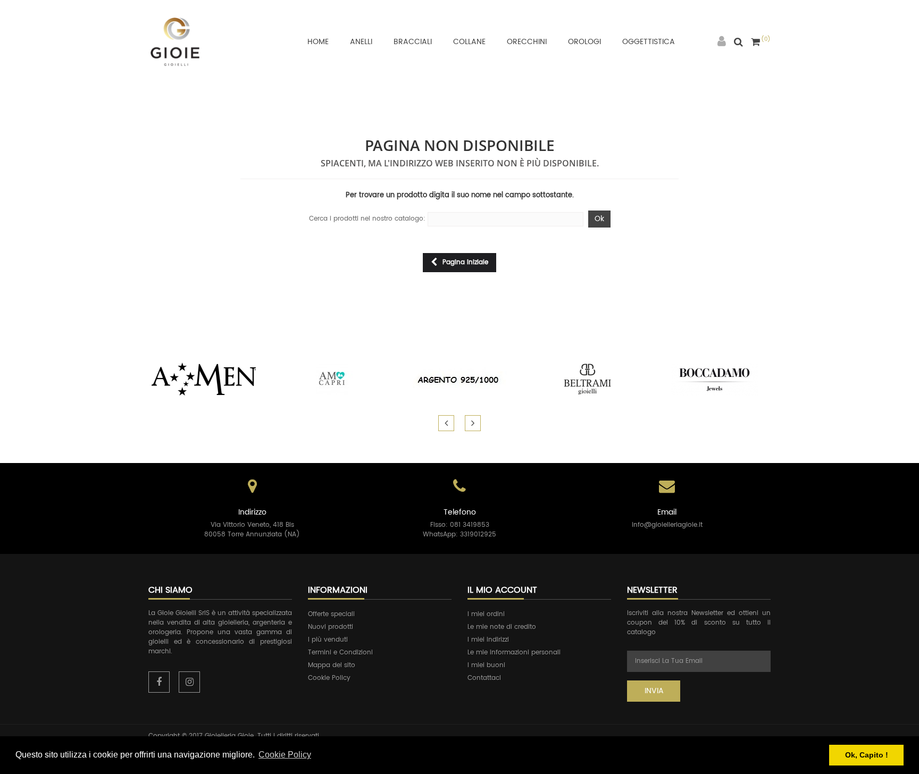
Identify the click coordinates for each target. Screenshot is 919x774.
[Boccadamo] (715, 379)
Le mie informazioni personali (514, 652)
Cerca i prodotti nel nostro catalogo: (367, 219)
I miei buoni (486, 665)
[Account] (721, 42)
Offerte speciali (331, 614)
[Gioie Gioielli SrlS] (175, 41)
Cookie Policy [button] (284, 754)
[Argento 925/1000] (459, 379)
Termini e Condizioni (340, 652)
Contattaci (484, 678)
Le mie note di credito (501, 627)
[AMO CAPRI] (332, 379)
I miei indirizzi (488, 640)
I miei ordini (486, 614)
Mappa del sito (331, 665)
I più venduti (328, 640)
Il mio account (502, 590)
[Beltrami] (587, 379)
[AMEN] (204, 379)
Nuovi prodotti (330, 627)
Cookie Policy (329, 678)
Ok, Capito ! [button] (866, 755)
